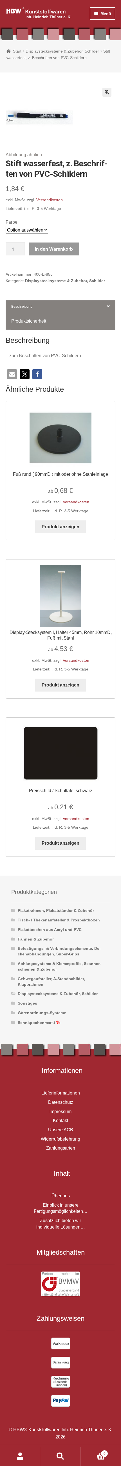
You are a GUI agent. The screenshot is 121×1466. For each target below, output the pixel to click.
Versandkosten (49, 200)
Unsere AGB (60, 1129)
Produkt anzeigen (60, 526)
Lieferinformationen (60, 1093)
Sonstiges (27, 1003)
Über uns (60, 1195)
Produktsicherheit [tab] (28, 321)
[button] (106, 92)
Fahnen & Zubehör (36, 939)
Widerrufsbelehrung (60, 1139)
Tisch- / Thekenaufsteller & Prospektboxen (59, 920)
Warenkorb (93, 1452)
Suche (60, 1456)
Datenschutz (60, 1102)
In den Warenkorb (54, 249)
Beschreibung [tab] (22, 307)
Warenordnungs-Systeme (42, 1012)
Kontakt (60, 1120)
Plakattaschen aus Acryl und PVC (50, 929)
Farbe (11, 222)
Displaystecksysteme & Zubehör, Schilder (62, 51)
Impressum (60, 1111)
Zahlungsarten (60, 1148)
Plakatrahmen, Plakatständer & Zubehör (56, 910)
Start (17, 51)
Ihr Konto (20, 1456)
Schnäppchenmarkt (36, 1022)
